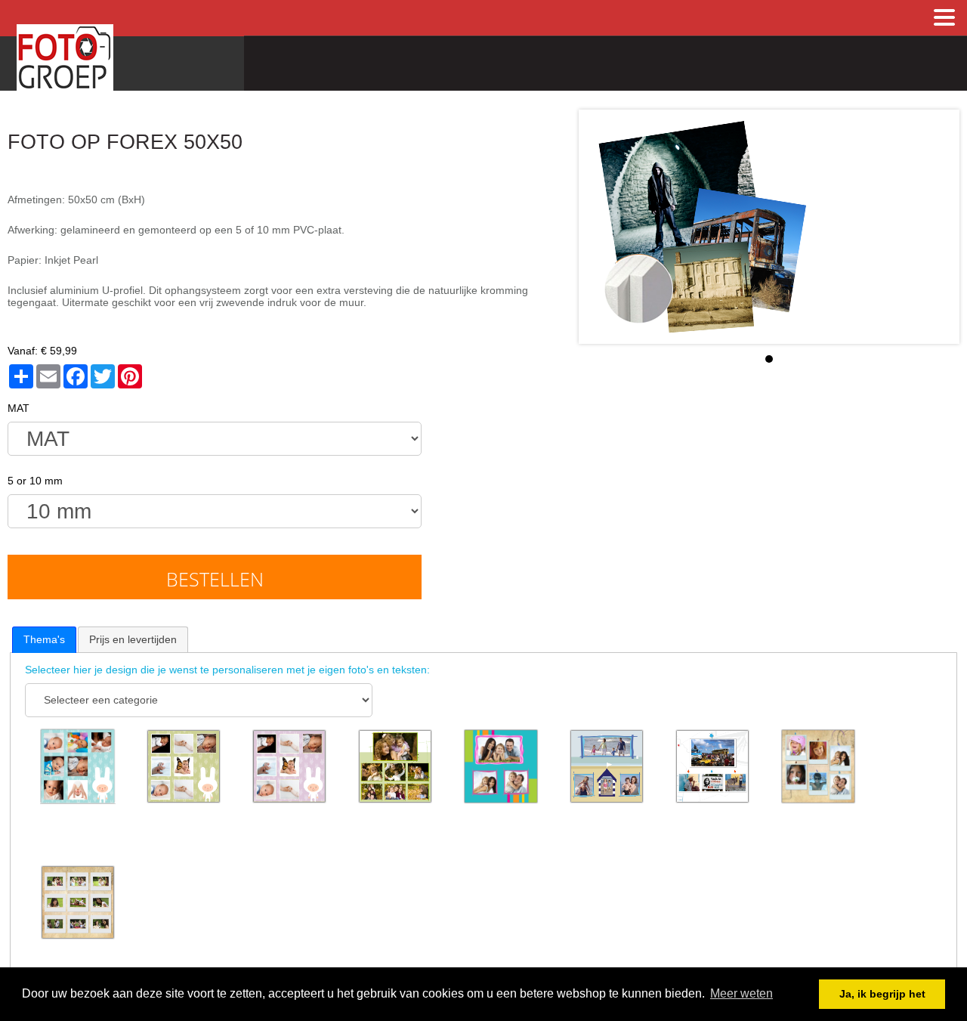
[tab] (44, 639)
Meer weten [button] (741, 993)
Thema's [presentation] (44, 639)
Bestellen (215, 579)
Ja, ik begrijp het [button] (882, 994)
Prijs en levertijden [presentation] (133, 639)
